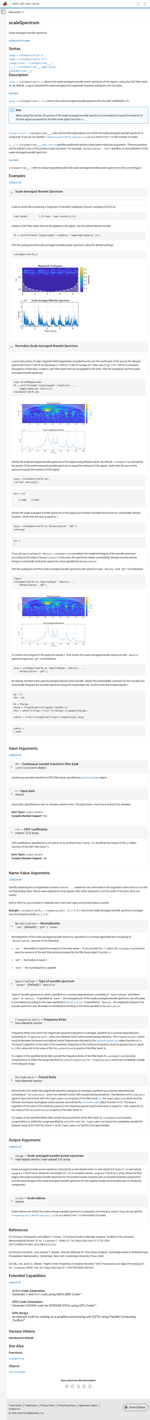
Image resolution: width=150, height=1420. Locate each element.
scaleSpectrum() (20, 71)
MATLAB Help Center (25, 3)
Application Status (88, 1405)
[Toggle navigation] (15, 12)
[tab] (78, 193)
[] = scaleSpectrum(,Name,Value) (32, 67)
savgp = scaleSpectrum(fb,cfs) (27, 59)
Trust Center (15, 1405)
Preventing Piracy (67, 1405)
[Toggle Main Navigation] (145, 4)
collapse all (15, 182)
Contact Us (14, 1409)
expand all (14, 1282)
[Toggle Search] (138, 4)
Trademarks (31, 1405)
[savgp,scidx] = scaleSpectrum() (30, 63)
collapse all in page (19, 40)
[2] (105, 365)
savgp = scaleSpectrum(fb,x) (26, 55)
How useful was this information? (78, 1380)
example (13, 93)
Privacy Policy (47, 1405)
